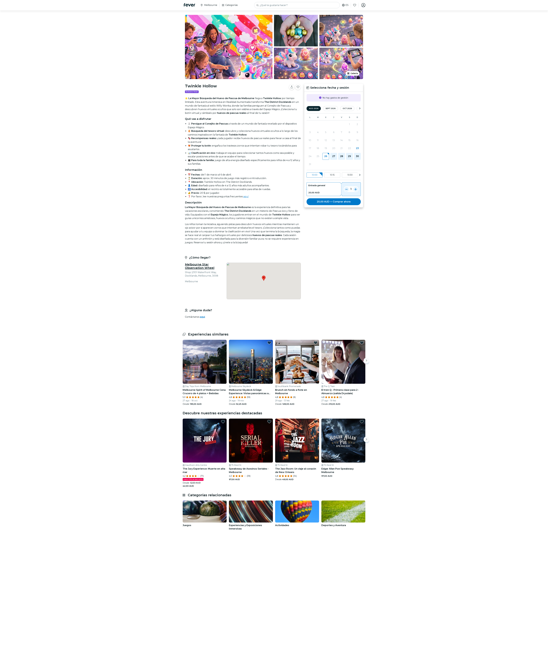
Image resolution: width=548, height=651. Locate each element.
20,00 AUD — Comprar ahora (333, 201)
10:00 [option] (314, 175)
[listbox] (334, 175)
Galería (354, 73)
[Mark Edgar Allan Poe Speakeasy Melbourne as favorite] (362, 421)
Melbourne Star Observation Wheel (199, 266)
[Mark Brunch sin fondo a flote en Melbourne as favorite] (315, 343)
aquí (246, 196)
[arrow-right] (359, 108)
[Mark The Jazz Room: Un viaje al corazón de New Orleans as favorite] (315, 421)
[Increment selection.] (355, 189)
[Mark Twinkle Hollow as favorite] (298, 87)
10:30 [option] (350, 175)
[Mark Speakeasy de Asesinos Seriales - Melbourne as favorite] (269, 421)
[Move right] (366, 360)
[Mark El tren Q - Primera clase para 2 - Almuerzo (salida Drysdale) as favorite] (362, 343)
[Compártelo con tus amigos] (292, 87)
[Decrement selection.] (346, 189)
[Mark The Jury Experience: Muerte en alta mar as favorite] (223, 421)
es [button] (346, 5)
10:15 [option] (332, 175)
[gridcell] (325, 156)
